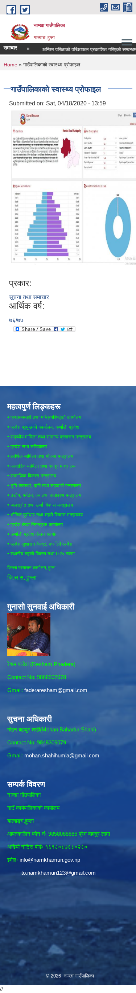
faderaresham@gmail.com (55, 690)
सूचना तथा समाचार (29, 297)
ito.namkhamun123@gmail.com (58, 873)
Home (10, 64)
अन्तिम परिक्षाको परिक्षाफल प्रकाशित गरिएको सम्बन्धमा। (83, 49)
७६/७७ (16, 320)
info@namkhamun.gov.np (50, 860)
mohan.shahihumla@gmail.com (61, 755)
